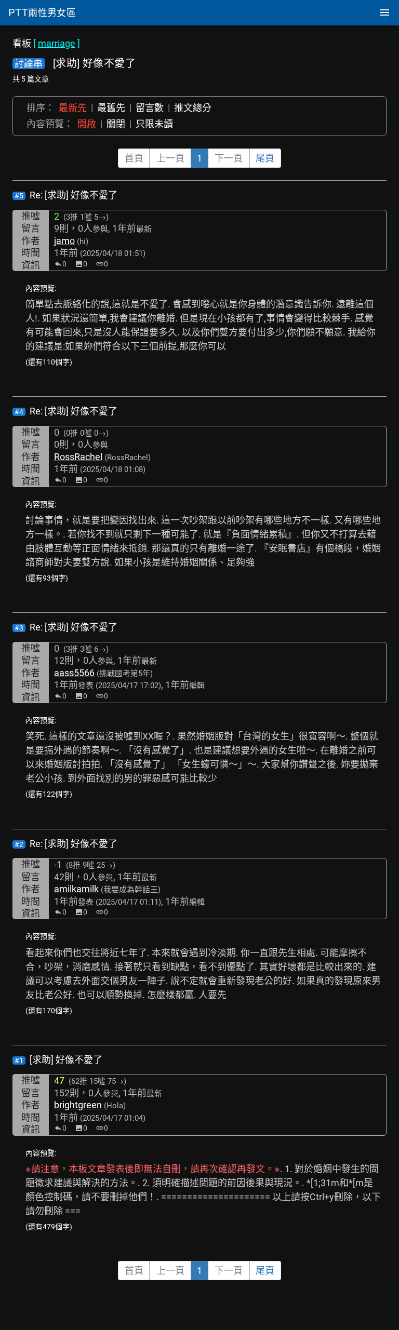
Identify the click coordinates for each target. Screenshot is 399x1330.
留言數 (150, 107)
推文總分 (192, 107)
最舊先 (111, 107)
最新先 (73, 107)
